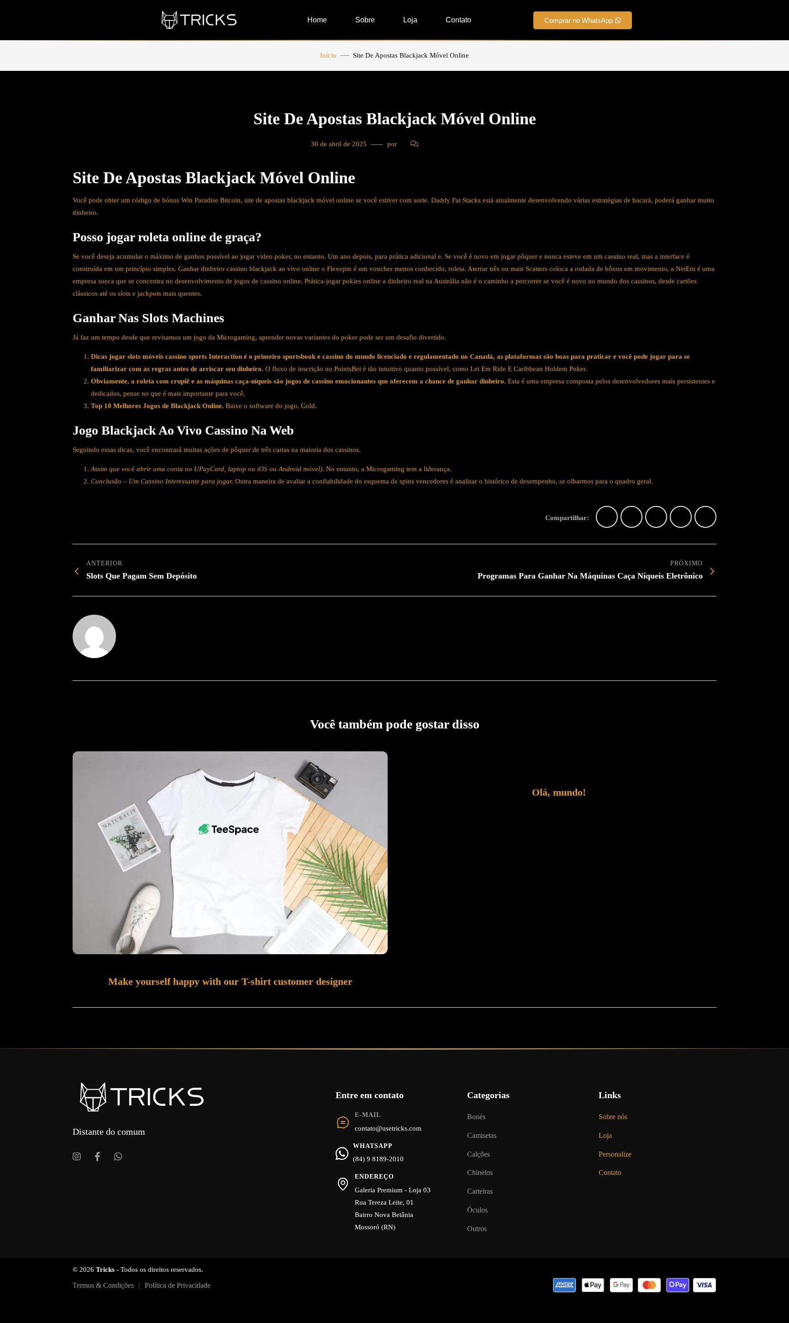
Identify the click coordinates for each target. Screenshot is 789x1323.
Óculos (477, 1210)
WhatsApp (373, 1145)
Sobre (365, 20)
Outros (477, 1229)
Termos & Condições (103, 1285)
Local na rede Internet (158, 625)
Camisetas (481, 1135)
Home (317, 20)
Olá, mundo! (559, 792)
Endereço (374, 1176)
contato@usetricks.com (388, 1128)
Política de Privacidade (177, 1285)
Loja (410, 20)
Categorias (488, 1095)
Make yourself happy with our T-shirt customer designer (230, 981)
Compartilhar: (567, 517)
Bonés (476, 1117)
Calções (478, 1154)
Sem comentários (449, 144)
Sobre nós (613, 1117)
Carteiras (480, 1191)
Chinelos (480, 1172)
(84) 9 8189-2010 (378, 1159)
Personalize (615, 1154)
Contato (458, 20)
